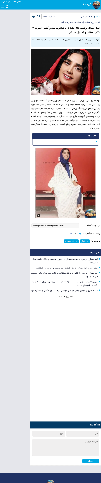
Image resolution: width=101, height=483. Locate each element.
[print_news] (33, 16)
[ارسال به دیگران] (38, 17)
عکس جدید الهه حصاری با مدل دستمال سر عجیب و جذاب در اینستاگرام (67, 268)
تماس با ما (17, 1)
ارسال (90, 461)
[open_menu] (3, 7)
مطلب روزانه (92, 136)
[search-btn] (7, 7)
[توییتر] (75, 234)
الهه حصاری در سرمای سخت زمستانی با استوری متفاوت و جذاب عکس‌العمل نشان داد (65, 261)
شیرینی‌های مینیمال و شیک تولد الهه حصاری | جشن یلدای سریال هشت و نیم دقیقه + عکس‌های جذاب (65, 283)
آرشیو (3, 1)
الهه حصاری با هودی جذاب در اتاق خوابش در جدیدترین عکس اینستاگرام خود (64, 290)
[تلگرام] (80, 233)
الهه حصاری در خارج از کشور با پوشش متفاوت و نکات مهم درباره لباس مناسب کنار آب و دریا (64, 275)
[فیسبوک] (71, 233)
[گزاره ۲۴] (96, 5)
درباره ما (9, 1)
